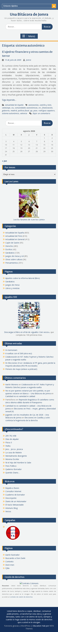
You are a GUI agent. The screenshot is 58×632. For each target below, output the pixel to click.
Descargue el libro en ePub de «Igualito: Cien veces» (27, 332)
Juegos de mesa (12, 285)
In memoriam (11, 350)
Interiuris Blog (11, 508)
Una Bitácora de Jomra (29, 14)
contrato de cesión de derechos (21, 597)
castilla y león (45, 105)
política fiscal (23, 110)
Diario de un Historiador (15, 501)
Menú (31, 36)
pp (31, 110)
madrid (14, 110)
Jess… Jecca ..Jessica (14, 449)
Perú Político (10, 466)
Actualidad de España (14, 105)
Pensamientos (11, 263)
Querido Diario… (12, 472)
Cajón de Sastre (12, 242)
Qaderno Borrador (13, 469)
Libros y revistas (12, 288)
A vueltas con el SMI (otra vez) (18, 353)
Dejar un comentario (41, 113)
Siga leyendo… (9, 99)
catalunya (6, 107)
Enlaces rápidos (11, 6)
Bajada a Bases (12, 488)
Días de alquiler (12, 439)
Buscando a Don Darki (15, 558)
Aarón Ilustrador (12, 555)
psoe (35, 110)
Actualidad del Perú (13, 236)
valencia (23, 113)
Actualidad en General (14, 239)
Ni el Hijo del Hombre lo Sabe (18, 462)
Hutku (8, 446)
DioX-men (9, 565)
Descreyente (10, 498)
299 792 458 (10, 435)
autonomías (33, 105)
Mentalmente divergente (16, 456)
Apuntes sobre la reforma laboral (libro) (22, 278)
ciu (12, 107)
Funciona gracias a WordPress (17, 626)
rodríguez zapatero (46, 110)
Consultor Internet (13, 491)
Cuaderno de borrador (15, 494)
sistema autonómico (10, 113)
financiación (47, 107)
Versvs (8, 511)
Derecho (9, 246)
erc (40, 107)
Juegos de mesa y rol (14, 256)
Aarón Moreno (11, 384)
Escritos (8, 249)
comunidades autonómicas (26, 107)
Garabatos (10, 252)
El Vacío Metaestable (14, 504)
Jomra (28, 60)
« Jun (4, 161)
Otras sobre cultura (13, 259)
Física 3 (8, 442)
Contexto (9, 561)
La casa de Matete (13, 452)
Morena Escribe (12, 459)
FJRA (7, 568)
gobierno (6, 110)
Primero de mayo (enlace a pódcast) (21, 369)
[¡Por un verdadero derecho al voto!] (12, 539)
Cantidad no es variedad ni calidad (20, 396)
